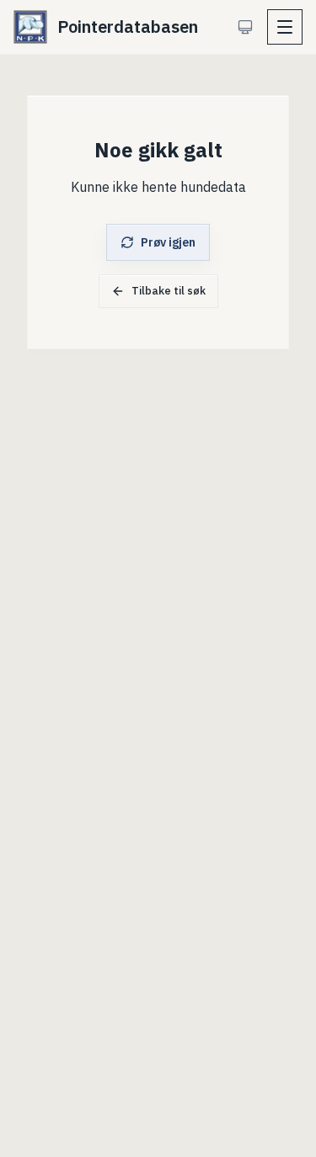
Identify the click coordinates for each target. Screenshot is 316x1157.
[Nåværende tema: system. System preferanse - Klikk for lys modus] (245, 27)
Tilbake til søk (168, 291)
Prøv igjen (168, 242)
